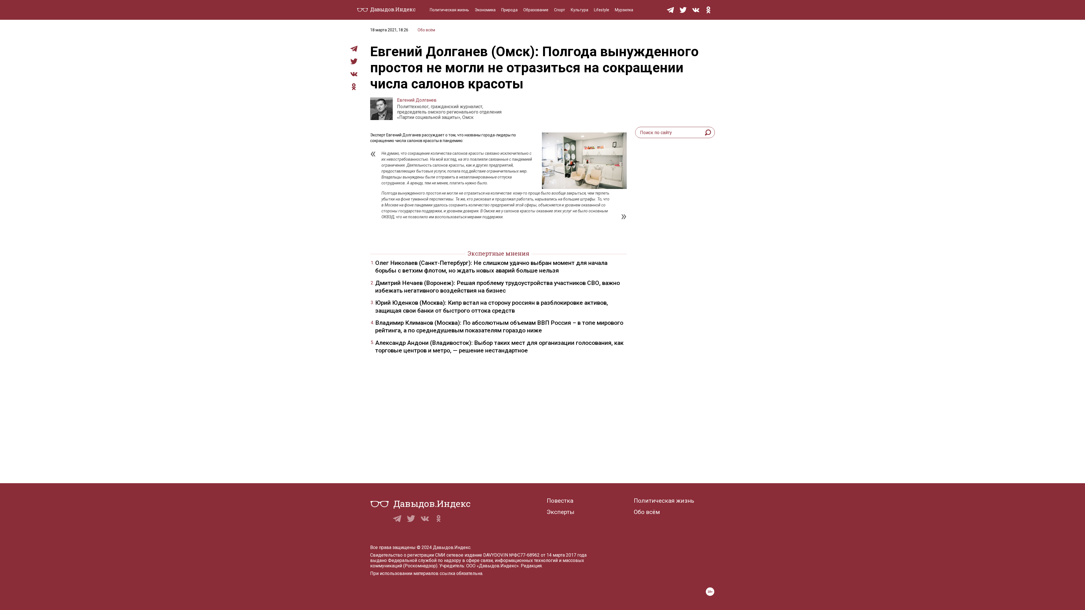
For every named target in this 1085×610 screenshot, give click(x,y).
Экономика (485, 10)
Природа (509, 10)
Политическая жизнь (449, 10)
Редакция (531, 565)
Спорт (559, 10)
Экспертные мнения (498, 253)
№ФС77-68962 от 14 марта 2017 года (548, 555)
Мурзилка (624, 10)
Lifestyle (601, 10)
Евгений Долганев (417, 100)
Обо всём (426, 30)
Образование (535, 10)
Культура (579, 10)
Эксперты (560, 512)
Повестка (560, 500)
